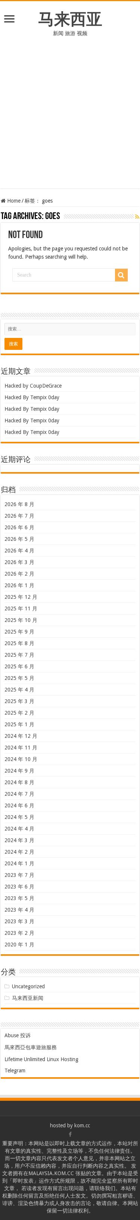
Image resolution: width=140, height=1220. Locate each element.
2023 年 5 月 (19, 898)
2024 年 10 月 (20, 759)
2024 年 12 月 (20, 736)
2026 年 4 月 (19, 551)
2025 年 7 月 (19, 655)
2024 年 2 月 (19, 852)
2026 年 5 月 (19, 539)
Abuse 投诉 (17, 1035)
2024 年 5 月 (19, 817)
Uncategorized (28, 986)
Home (13, 201)
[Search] (121, 275)
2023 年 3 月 (19, 921)
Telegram (14, 1070)
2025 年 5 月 (19, 678)
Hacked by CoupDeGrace (33, 386)
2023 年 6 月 (19, 887)
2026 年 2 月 (19, 574)
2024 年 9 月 (19, 771)
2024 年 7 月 (19, 794)
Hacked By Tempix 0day (31, 397)
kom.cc (82, 1125)
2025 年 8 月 (19, 643)
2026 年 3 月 (19, 562)
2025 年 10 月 (20, 620)
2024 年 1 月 (19, 863)
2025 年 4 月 (19, 690)
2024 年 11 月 (20, 748)
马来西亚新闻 (27, 998)
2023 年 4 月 (19, 910)
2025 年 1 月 (19, 724)
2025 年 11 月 (20, 608)
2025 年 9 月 (19, 632)
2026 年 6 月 (19, 527)
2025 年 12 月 (20, 597)
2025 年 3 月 (19, 701)
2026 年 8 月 (19, 504)
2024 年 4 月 (19, 829)
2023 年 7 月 (19, 875)
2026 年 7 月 (19, 516)
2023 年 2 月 (19, 933)
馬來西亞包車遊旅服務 (30, 1047)
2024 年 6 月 (19, 805)
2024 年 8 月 (19, 782)
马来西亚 (70, 19)
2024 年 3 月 (19, 840)
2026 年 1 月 (19, 585)
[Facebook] (70, 1134)
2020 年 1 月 (19, 945)
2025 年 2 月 (19, 713)
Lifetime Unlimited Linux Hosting (41, 1059)
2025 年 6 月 (19, 666)
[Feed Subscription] (137, 217)
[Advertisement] (70, 118)
